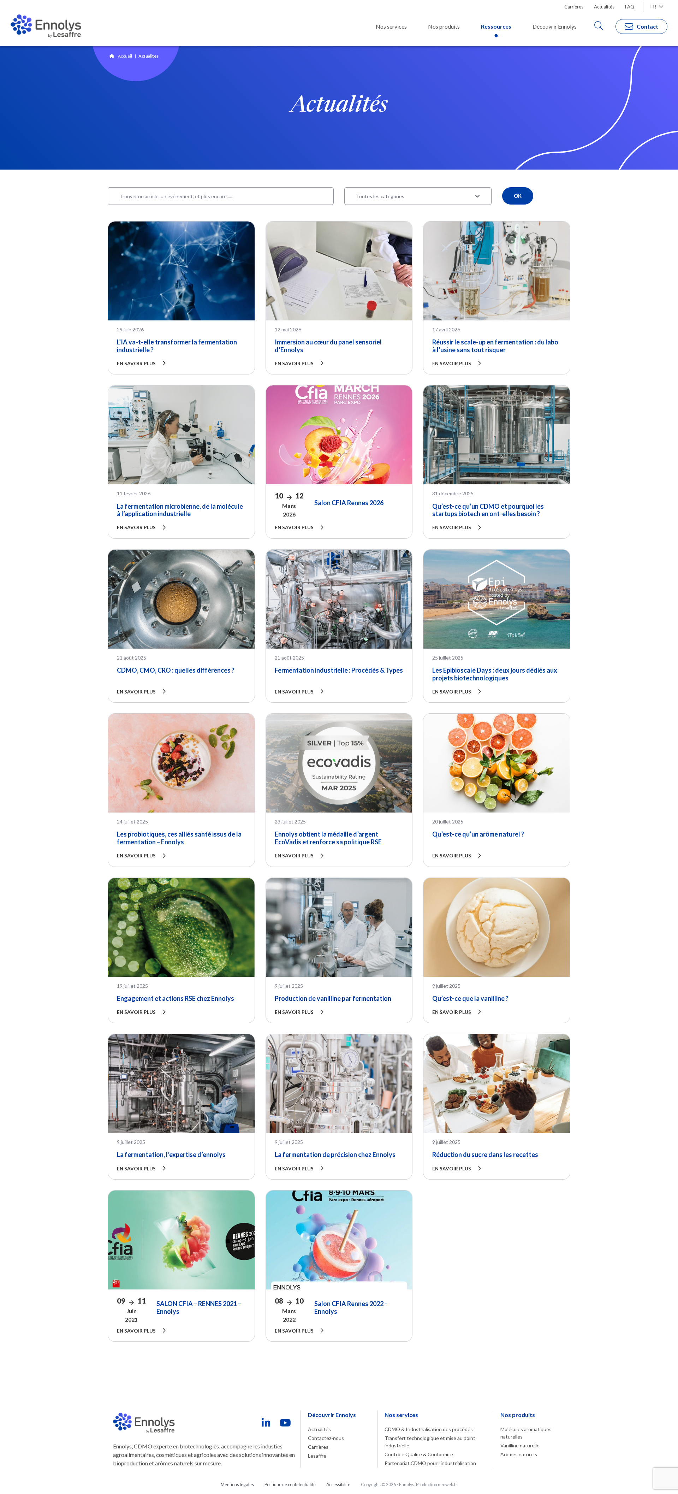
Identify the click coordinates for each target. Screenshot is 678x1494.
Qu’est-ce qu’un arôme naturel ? (478, 834)
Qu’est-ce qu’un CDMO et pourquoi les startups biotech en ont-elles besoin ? (488, 510)
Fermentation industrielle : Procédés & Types (339, 670)
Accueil (125, 56)
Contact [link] (647, 26)
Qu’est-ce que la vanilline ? (470, 998)
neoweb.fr (447, 1484)
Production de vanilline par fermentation (333, 998)
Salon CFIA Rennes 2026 (348, 503)
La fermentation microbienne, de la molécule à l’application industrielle (180, 510)
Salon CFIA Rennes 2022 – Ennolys (351, 1307)
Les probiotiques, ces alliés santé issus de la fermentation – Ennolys (179, 838)
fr (653, 7)
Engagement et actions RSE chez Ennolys (175, 998)
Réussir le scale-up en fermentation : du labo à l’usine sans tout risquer (495, 346)
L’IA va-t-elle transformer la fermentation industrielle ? (177, 346)
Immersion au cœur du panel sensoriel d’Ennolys (328, 346)
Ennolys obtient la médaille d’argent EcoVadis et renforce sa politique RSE (328, 838)
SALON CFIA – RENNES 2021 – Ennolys (198, 1307)
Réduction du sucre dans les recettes (485, 1154)
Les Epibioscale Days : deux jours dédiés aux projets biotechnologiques (494, 674)
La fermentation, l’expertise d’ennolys (171, 1154)
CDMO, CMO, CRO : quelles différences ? (175, 670)
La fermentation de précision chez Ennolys (335, 1154)
